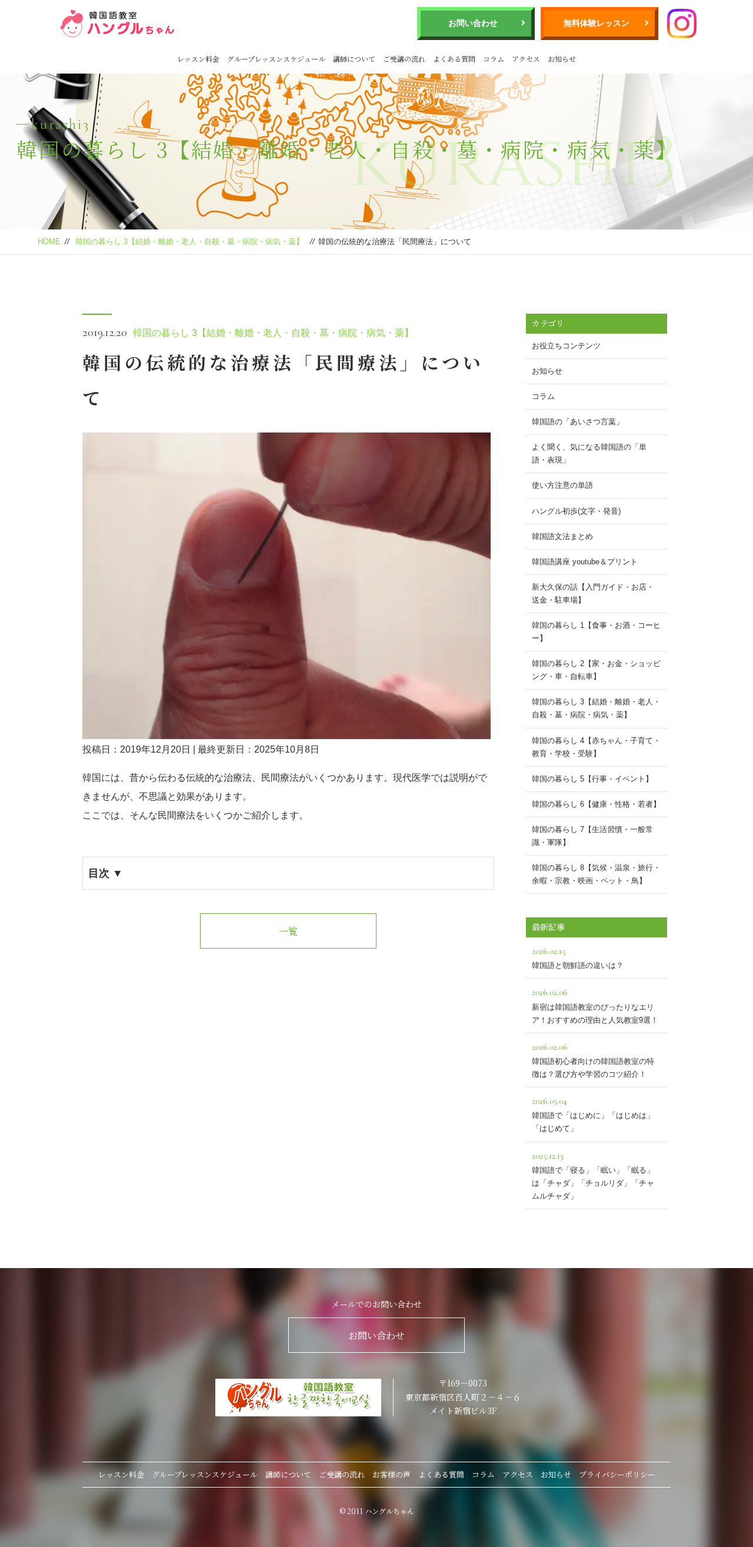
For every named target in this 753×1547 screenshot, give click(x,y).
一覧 (288, 931)
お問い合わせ (473, 23)
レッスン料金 (198, 59)
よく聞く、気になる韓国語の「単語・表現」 (589, 453)
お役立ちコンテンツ (566, 345)
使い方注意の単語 (562, 485)
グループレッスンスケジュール (276, 59)
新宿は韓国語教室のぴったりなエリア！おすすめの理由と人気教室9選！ (595, 1005)
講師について (354, 59)
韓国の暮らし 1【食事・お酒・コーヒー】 (596, 632)
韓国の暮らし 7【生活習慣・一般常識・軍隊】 (592, 836)
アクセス (526, 59)
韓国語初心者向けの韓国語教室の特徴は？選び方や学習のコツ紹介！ (593, 1060)
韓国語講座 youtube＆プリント (585, 561)
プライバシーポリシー (617, 1474)
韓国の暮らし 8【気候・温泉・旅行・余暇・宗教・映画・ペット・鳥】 (596, 874)
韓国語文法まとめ (562, 536)
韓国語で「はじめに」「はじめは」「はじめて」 (593, 1114)
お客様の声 (391, 1474)
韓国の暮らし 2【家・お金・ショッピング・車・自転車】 (596, 670)
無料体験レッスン (596, 23)
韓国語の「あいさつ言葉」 (578, 421)
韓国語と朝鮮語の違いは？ (578, 957)
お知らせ (562, 59)
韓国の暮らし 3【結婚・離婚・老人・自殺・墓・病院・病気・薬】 (189, 241)
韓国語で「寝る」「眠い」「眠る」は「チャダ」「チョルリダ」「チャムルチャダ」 (593, 1175)
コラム (493, 59)
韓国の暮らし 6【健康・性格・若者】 (596, 804)
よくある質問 (454, 59)
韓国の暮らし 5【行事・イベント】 (592, 778)
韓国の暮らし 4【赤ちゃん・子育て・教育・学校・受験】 (596, 747)
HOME (49, 241)
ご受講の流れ (404, 59)
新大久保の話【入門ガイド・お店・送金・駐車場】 (593, 593)
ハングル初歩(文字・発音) (576, 511)
